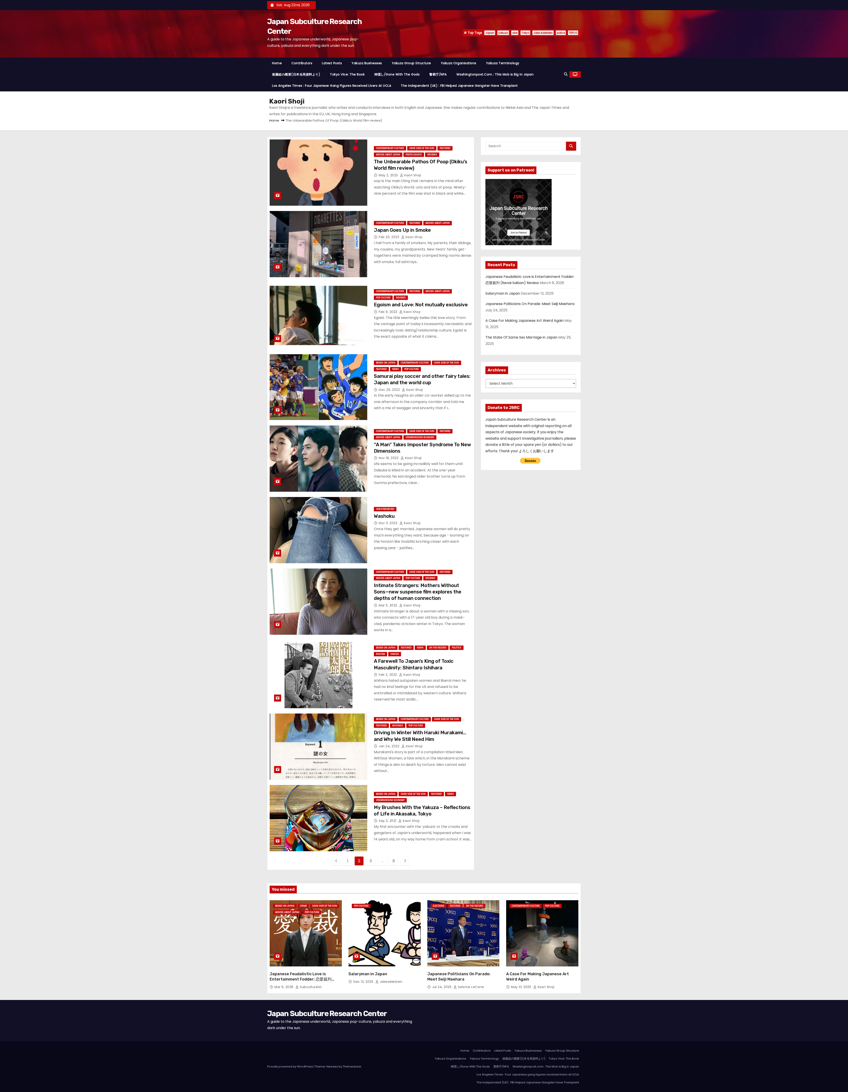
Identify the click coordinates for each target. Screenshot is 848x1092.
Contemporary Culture (390, 148)
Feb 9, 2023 (388, 312)
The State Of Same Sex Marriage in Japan (521, 337)
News (395, 369)
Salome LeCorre (470, 987)
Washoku (384, 516)
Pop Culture (383, 297)
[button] (566, 74)
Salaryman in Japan (502, 293)
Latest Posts (332, 63)
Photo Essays (414, 154)
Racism (380, 654)
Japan (489, 33)
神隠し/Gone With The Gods (397, 74)
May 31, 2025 (521, 987)
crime (303, 905)
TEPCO (573, 33)
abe (514, 33)
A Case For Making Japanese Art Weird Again (524, 320)
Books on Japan (385, 362)
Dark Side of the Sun (421, 148)
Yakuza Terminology (502, 63)
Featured (445, 148)
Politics (456, 647)
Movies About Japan (388, 154)
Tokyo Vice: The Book (347, 74)
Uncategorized (385, 509)
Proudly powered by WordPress (290, 1066)
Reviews (432, 154)
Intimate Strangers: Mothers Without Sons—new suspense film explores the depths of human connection (417, 591)
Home (277, 63)
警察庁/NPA (438, 74)
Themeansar (352, 1066)
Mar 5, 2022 (388, 605)
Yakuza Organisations (458, 63)
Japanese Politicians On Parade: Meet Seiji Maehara (529, 303)
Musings (397, 725)
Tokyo (525, 33)
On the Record (437, 647)
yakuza (503, 33)
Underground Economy (420, 437)
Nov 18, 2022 (389, 458)
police (561, 33)
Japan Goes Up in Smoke (402, 230)
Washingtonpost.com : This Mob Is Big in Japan (495, 74)
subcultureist (310, 987)
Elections (438, 905)
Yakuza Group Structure (411, 63)
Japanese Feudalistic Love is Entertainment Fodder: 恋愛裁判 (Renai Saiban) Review (300, 979)
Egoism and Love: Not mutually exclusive (421, 305)
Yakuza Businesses (367, 63)
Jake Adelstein (543, 33)
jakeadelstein (390, 981)
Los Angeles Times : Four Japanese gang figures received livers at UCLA (331, 85)
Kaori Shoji (412, 175)
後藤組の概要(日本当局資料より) (296, 74)
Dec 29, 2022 (390, 390)
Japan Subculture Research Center (327, 1013)
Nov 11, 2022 (388, 523)
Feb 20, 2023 (389, 237)
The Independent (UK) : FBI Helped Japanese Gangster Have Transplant (459, 85)
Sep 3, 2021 (388, 821)
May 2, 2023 (389, 175)
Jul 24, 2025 (442, 987)
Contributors (302, 63)
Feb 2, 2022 (388, 674)
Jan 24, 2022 (389, 746)
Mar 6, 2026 (284, 987)
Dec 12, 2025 (363, 981)
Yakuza (394, 654)
